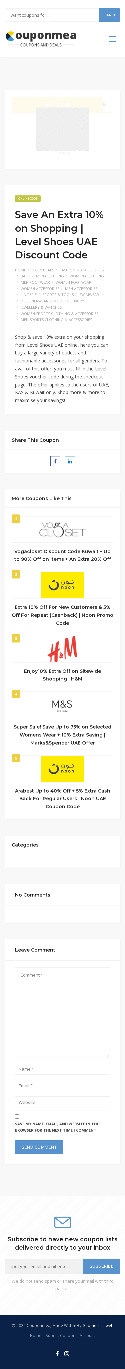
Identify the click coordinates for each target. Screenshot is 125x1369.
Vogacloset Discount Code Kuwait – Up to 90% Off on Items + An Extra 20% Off (62, 555)
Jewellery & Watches (41, 307)
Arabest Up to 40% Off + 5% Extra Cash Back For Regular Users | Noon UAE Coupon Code (62, 799)
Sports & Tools (58, 294)
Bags (25, 275)
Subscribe (102, 1266)
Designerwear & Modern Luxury (52, 300)
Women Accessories (40, 288)
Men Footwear (35, 282)
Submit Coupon (60, 1335)
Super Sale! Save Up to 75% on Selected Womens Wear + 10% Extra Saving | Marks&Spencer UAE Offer (62, 735)
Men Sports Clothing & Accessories (56, 319)
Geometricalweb (98, 1325)
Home (20, 269)
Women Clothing (87, 275)
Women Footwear (73, 282)
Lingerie (29, 294)
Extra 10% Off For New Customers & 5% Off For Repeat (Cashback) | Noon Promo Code (62, 615)
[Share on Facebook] (55, 461)
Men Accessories (81, 288)
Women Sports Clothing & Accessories (59, 313)
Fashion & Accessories (82, 269)
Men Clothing (50, 275)
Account (87, 1335)
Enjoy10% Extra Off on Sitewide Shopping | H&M (62, 675)
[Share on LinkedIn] (70, 461)
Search (109, 15)
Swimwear (89, 294)
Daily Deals (43, 269)
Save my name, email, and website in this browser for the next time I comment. (58, 1127)
